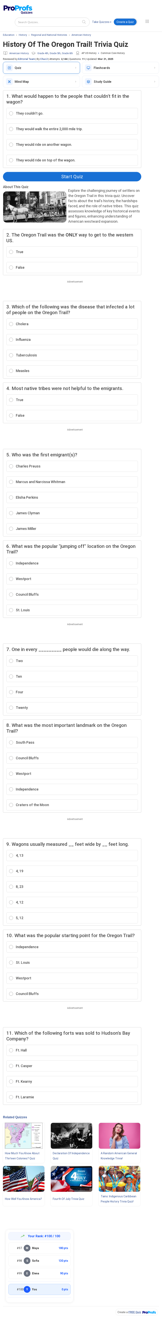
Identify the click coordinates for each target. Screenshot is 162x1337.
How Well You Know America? (23, 1198)
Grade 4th (42, 53)
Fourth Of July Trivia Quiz (68, 1198)
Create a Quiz (125, 22)
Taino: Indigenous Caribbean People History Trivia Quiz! (118, 1199)
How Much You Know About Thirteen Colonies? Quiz (22, 1156)
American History (19, 53)
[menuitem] (102, 23)
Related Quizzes (15, 1117)
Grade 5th (55, 53)
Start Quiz (72, 176)
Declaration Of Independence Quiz (71, 1156)
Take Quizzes (100, 22)
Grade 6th (67, 53)
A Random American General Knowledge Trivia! (119, 1156)
